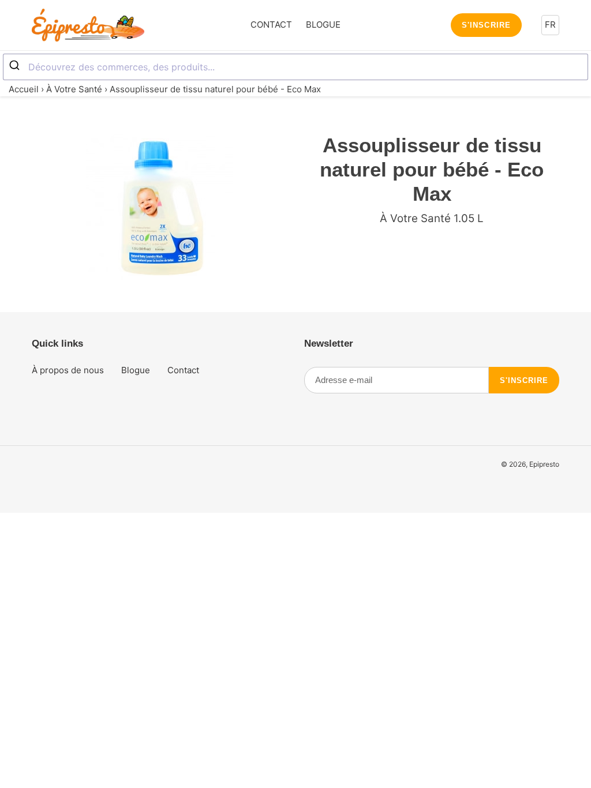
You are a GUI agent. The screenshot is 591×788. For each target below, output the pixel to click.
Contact (183, 370)
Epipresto (544, 464)
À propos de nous (68, 370)
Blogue (135, 370)
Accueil (24, 89)
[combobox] (295, 67)
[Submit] (15, 65)
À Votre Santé (74, 89)
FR (550, 24)
